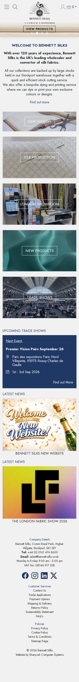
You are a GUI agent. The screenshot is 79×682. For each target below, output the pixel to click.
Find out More (63, 382)
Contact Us (39, 590)
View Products (39, 29)
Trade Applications (39, 595)
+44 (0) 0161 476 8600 (43, 552)
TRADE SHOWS (39, 297)
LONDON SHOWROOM (39, 204)
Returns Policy (39, 608)
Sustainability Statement (40, 612)
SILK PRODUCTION (39, 157)
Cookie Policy (39, 632)
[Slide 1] (32, 33)
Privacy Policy (39, 628)
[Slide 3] (42, 33)
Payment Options (39, 599)
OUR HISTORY (39, 121)
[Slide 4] (47, 33)
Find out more (39, 102)
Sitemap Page (39, 641)
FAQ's (39, 616)
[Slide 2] (37, 33)
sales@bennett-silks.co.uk (44, 557)
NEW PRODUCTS (39, 250)
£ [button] (73, 6)
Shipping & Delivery (40, 603)
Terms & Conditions (39, 637)
